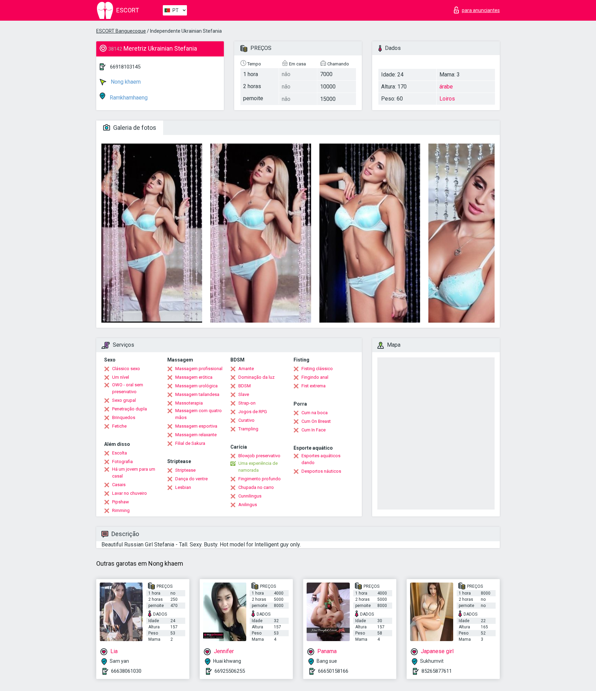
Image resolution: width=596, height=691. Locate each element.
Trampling (248, 428)
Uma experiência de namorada (258, 467)
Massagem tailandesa (197, 394)
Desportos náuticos (321, 471)
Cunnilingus (249, 496)
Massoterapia (189, 403)
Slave (243, 394)
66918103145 (125, 67)
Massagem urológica (196, 385)
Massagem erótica (193, 377)
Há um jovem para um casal (133, 473)
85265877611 (436, 671)
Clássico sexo (126, 368)
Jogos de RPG (252, 411)
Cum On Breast (316, 421)
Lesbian (183, 487)
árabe (446, 86)
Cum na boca (314, 412)
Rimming (121, 510)
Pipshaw (120, 501)
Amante (246, 368)
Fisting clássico (317, 368)
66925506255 (230, 671)
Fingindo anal (314, 377)
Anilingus (247, 504)
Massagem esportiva (196, 426)
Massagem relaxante (196, 434)
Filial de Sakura (190, 443)
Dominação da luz (256, 377)
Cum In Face (313, 429)
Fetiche (119, 426)
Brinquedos (123, 417)
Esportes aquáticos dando (320, 459)
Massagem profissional (198, 368)
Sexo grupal (124, 400)
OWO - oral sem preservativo (127, 388)
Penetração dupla (129, 408)
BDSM (244, 385)
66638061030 (126, 671)
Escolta (119, 453)
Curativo (246, 420)
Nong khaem (125, 81)
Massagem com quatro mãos (198, 414)
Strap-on (247, 403)
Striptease (185, 470)
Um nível (120, 377)
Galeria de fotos (134, 127)
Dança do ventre (191, 478)
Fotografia (122, 461)
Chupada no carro (256, 487)
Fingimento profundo (259, 478)
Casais (119, 484)
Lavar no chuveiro (129, 493)
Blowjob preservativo (259, 455)
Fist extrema (313, 385)
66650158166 (333, 671)
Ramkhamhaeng (128, 97)
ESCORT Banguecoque (121, 31)
